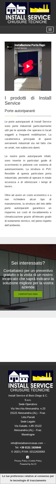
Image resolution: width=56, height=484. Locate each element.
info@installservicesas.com (27, 443)
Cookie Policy (35, 461)
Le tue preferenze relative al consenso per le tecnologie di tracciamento (28, 478)
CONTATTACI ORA (28, 294)
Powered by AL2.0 (28, 464)
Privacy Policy (21, 461)
